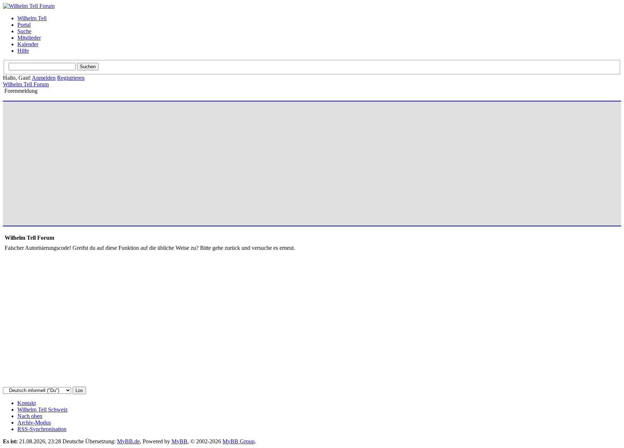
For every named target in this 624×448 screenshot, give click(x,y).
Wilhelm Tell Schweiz (42, 409)
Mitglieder (29, 38)
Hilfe (23, 51)
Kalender (27, 44)
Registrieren (70, 78)
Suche (24, 31)
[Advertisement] (221, 160)
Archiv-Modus (34, 422)
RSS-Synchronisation (41, 429)
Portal (24, 25)
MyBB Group (238, 441)
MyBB (179, 441)
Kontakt (26, 403)
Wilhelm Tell (32, 18)
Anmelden (44, 78)
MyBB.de (128, 441)
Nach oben (29, 416)
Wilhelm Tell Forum (26, 84)
